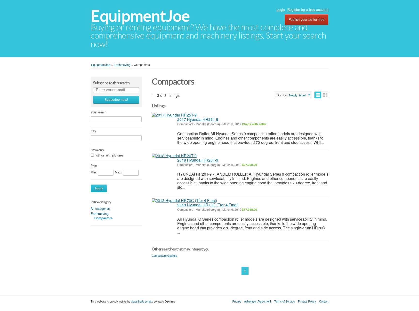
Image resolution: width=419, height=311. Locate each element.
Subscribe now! (116, 99)
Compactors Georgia (164, 255)
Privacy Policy (307, 301)
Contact (323, 301)
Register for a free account (307, 9)
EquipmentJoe (140, 16)
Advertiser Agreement (257, 301)
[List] (318, 95)
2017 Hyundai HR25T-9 (197, 119)
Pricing (236, 301)
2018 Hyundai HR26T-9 (197, 160)
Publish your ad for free (306, 19)
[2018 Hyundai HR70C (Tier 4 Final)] (184, 200)
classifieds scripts (142, 301)
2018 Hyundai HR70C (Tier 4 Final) (208, 205)
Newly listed (297, 95)
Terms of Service (284, 301)
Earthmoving (99, 213)
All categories (100, 208)
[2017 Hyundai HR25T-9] (174, 115)
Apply (99, 188)
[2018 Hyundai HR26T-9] (174, 156)
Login (280, 9)
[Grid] (324, 95)
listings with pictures (109, 155)
